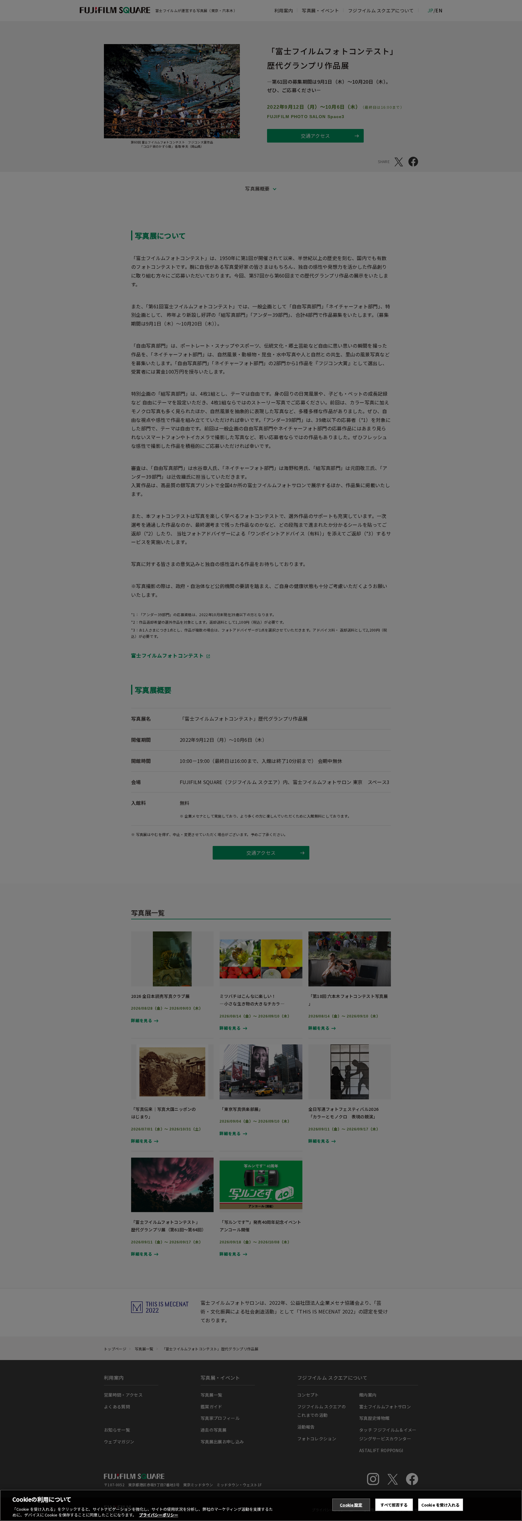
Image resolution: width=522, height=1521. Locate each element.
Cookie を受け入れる (440, 1505)
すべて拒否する (394, 1505)
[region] (261, 1505)
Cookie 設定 (351, 1505)
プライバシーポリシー (158, 1515)
